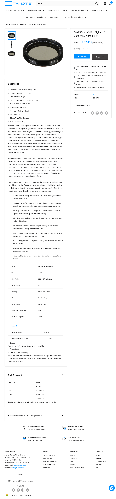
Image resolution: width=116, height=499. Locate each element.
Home (6, 24)
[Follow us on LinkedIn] (27, 490)
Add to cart (82, 56)
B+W (93, 94)
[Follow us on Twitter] (18, 490)
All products (14, 24)
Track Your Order (101, 461)
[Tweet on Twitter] (101, 113)
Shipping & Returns (49, 464)
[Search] (96, 3)
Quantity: (77, 49)
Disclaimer (46, 467)
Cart (97, 467)
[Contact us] (112, 488)
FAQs (71, 461)
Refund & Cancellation (50, 461)
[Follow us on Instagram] (22, 490)
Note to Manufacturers (77, 467)
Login (98, 455)
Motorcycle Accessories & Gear (75, 17)
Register (98, 458)
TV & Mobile (54, 17)
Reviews (72, 464)
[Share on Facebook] (92, 113)
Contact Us (73, 458)
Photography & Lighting (56, 10)
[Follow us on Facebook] (13, 490)
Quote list (99, 464)
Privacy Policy (47, 458)
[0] (109, 3)
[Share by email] (106, 113)
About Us (72, 455)
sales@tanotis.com (18, 468)
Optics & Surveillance (78, 10)
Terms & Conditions (49, 455)
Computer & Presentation (35, 17)
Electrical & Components (13, 10)
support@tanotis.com (20, 465)
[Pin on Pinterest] (97, 113)
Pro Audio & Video (98, 10)
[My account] (105, 3)
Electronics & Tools (34, 10)
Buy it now (100, 57)
